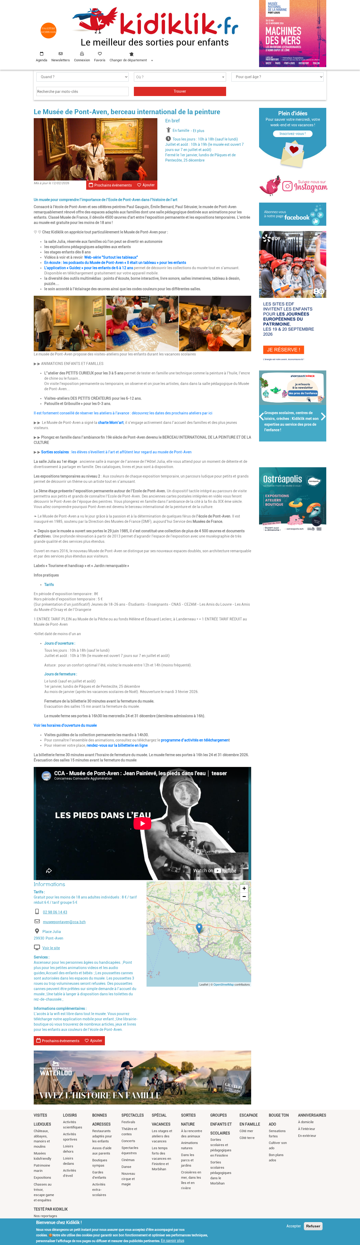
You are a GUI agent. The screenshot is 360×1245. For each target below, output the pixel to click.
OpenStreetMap (223, 984)
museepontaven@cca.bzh (64, 922)
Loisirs (70, 1115)
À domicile (306, 1122)
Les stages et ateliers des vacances (162, 1136)
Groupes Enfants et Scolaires (221, 1124)
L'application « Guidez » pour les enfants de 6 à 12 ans (88, 268)
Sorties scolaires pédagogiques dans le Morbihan (220, 1172)
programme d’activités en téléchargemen (194, 740)
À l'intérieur (306, 1129)
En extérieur (307, 1136)
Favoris (99, 60)
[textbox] (180, 77)
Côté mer (246, 1131)
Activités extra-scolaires (99, 1189)
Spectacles (132, 1115)
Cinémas (128, 1160)
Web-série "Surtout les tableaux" (111, 257)
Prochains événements (113, 185)
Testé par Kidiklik (51, 1209)
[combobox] (131, 55)
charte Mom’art (111, 422)
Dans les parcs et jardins (187, 1160)
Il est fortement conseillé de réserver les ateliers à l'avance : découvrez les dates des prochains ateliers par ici (123, 413)
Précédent (261, 416)
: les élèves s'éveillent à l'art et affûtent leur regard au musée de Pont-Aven (116, 452)
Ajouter (149, 185)
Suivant (323, 416)
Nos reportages (45, 1216)
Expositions (42, 1177)
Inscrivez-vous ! (293, 134)
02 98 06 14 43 (55, 912)
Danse (126, 1167)
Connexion (82, 60)
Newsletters (60, 60)
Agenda (41, 60)
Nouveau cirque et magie (128, 1179)
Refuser (313, 1226)
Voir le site (51, 948)
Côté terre (247, 1138)
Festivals (128, 1122)
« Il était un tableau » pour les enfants (155, 262)
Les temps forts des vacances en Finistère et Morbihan (161, 1158)
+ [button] (244, 888)
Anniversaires (312, 1115)
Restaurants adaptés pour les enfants (102, 1136)
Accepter (293, 1226)
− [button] (244, 896)
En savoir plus (172, 1240)
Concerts (128, 1141)
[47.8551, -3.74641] (199, 928)
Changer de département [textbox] (128, 60)
